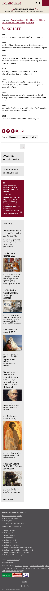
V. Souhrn (30, 22)
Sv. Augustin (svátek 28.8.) (9, 254)
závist (34, 137)
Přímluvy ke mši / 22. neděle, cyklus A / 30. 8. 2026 (12, 233)
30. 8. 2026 (6, 173)
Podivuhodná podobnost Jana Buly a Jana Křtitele (10, 294)
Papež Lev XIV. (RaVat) (37, 566)
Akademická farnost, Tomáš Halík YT (34, 568)
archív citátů (40, 11)
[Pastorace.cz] (11, 3)
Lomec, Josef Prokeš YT (12, 568)
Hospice (25, 566)
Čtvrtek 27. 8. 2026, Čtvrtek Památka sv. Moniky (11, 189)
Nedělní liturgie (13, 213)
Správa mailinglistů (13, 159)
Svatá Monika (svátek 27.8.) (10, 331)
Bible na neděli (10, 169)
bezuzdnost (24, 137)
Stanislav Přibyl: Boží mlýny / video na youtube (12, 466)
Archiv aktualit (8, 499)
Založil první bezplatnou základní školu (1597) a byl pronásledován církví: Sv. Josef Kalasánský (10, 379)
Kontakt (24, 582)
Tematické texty (17, 20)
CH (27, 20)
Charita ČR (18, 566)
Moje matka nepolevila (24, 9)
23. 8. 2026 (14, 173)
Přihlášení (8, 155)
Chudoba (33, 20)
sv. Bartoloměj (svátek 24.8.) (10, 417)
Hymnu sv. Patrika (13, 560)
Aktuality (7, 223)
